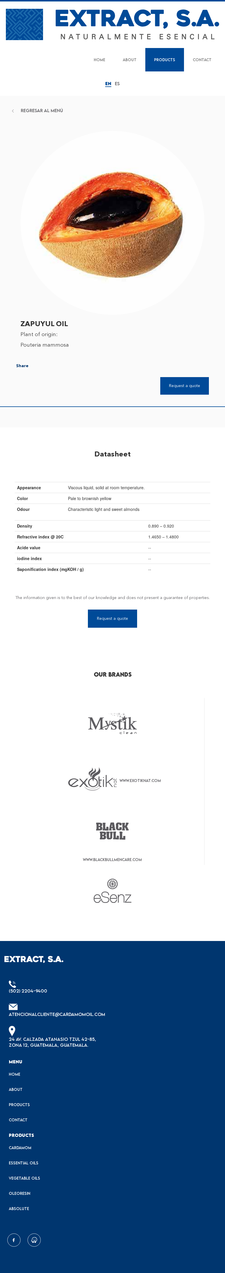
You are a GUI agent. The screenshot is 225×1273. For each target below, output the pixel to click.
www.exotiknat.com (140, 780)
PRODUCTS (164, 59)
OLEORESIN (19, 1193)
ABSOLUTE (19, 1208)
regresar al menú (41, 110)
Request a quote (112, 619)
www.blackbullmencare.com (112, 859)
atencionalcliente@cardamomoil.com (57, 1014)
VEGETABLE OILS (24, 1178)
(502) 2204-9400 (28, 990)
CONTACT (202, 59)
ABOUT (130, 59)
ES (117, 83)
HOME (99, 59)
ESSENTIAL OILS (23, 1163)
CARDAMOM (20, 1147)
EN (108, 83)
